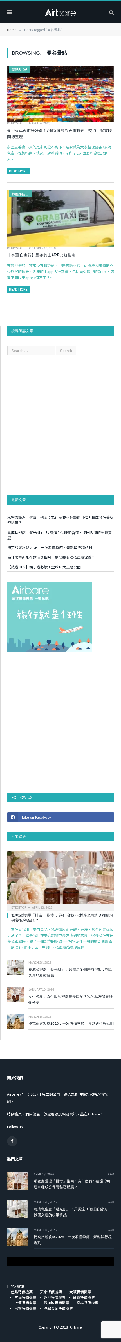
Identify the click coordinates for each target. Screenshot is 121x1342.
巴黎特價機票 (25, 1308)
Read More (18, 171)
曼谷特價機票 (55, 1297)
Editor (20, 907)
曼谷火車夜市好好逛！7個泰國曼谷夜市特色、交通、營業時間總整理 (59, 133)
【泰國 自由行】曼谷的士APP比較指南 (41, 255)
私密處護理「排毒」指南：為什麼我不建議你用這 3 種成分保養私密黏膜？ (62, 917)
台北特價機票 (22, 1291)
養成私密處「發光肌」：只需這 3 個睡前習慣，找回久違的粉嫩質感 (70, 972)
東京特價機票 (51, 1291)
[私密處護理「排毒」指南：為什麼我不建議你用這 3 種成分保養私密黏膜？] (60, 879)
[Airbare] (60, 11)
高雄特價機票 (87, 1302)
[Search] (111, 12)
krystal (17, 123)
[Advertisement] (60, 425)
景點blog (20, 69)
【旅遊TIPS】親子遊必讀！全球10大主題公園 (44, 567)
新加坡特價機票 (56, 1302)
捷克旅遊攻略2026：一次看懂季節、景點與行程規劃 (49, 547)
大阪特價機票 (80, 1291)
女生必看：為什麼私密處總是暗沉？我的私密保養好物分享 (70, 999)
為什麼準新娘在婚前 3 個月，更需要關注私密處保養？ (51, 557)
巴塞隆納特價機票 (58, 1308)
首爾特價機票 (25, 1297)
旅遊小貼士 (20, 194)
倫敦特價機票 (84, 1297)
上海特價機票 (25, 1302)
